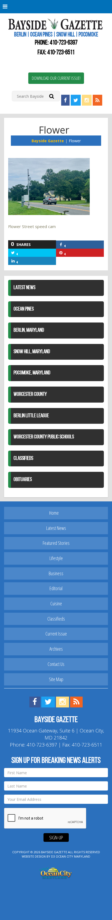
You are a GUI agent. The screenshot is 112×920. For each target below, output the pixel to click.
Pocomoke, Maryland (32, 373)
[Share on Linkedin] (17, 260)
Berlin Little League (31, 416)
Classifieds (23, 458)
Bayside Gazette (48, 140)
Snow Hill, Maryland (32, 352)
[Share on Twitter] (17, 252)
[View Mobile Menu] (56, 7)
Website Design (34, 856)
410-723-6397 (63, 43)
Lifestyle (56, 558)
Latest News (24, 287)
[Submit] (51, 96)
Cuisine (56, 603)
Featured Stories (56, 543)
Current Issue (56, 633)
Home (54, 513)
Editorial (56, 588)
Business (56, 573)
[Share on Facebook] (65, 244)
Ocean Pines (24, 309)
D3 (53, 856)
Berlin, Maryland (29, 330)
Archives (56, 649)
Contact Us (56, 664)
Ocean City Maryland (73, 856)
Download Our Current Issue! (56, 78)
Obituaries (23, 479)
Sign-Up (56, 837)
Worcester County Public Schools (44, 437)
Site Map (56, 679)
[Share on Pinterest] (65, 252)
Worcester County (30, 394)
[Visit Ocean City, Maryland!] (56, 872)
